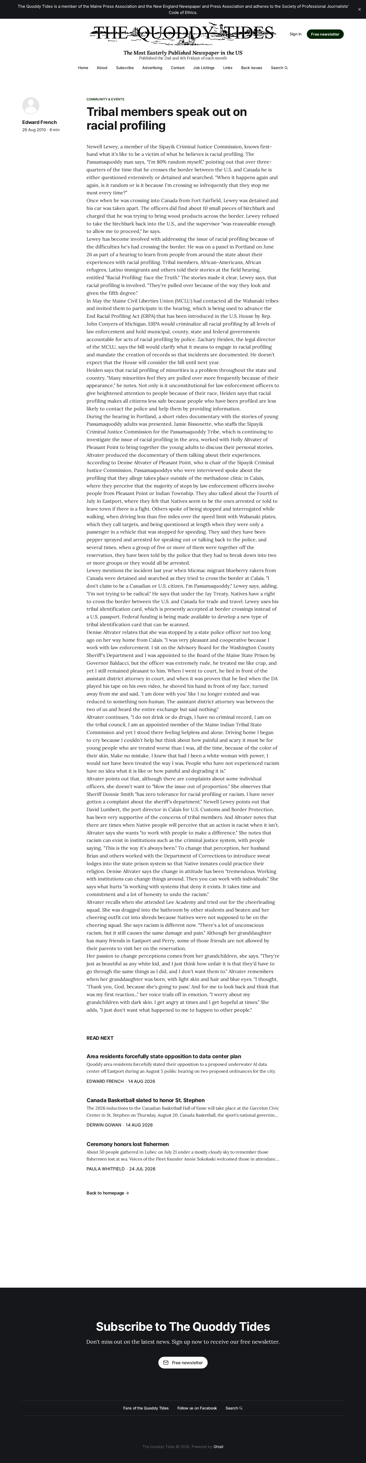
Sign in (295, 34)
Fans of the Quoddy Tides (146, 1408)
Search (277, 67)
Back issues (251, 67)
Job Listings (204, 67)
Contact (178, 67)
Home (83, 67)
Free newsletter (325, 34)
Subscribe (125, 67)
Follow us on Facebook (197, 1408)
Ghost (219, 1446)
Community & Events (105, 99)
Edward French (39, 122)
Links (228, 67)
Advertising (152, 67)
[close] (359, 9)
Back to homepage (105, 1193)
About (102, 67)
